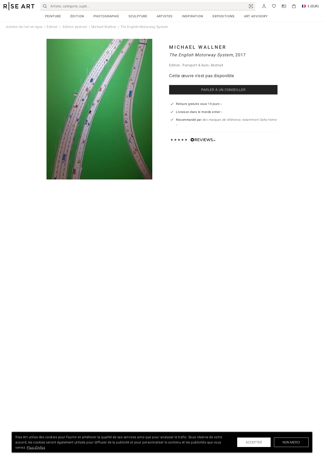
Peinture (53, 16)
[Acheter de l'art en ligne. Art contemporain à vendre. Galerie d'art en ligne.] (19, 6)
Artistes (164, 16)
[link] (250, 6)
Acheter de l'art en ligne (24, 27)
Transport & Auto (195, 65)
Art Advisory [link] (256, 16)
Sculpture (138, 16)
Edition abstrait (74, 27)
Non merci (291, 442)
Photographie (106, 16)
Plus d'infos (36, 447)
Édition (77, 16)
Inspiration (192, 16)
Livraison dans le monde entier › (199, 112)
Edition (52, 27)
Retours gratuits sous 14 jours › (199, 104)
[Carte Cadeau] (284, 5)
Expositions (224, 16)
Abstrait (217, 65)
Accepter (254, 442)
